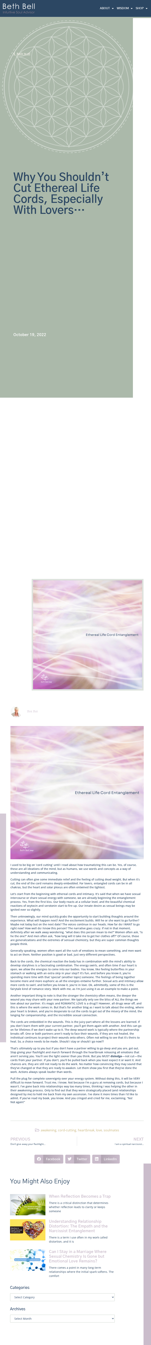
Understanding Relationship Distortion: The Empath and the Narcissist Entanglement (78, 1226)
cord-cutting (67, 1130)
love (99, 1130)
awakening (48, 1130)
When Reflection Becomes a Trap (80, 1196)
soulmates (111, 1130)
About (105, 8)
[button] (48, 1159)
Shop (140, 8)
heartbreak (86, 1130)
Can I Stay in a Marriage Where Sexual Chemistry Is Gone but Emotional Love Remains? (78, 1256)
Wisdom (123, 8)
